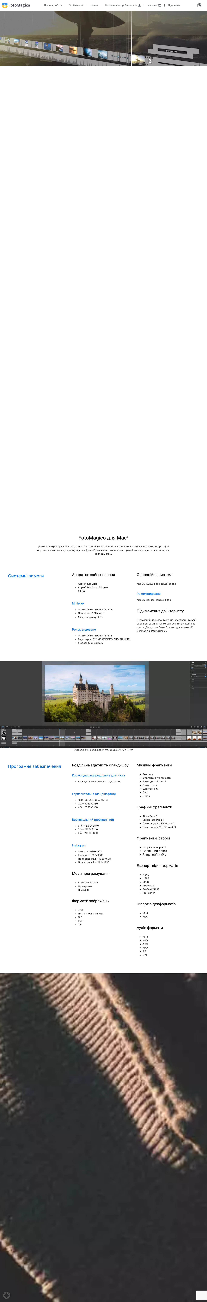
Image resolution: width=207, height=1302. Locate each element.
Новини (94, 5)
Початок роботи (53, 5)
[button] (6, 1295)
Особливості (76, 5)
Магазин (153, 5)
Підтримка (174, 5)
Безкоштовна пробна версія (121, 5)
